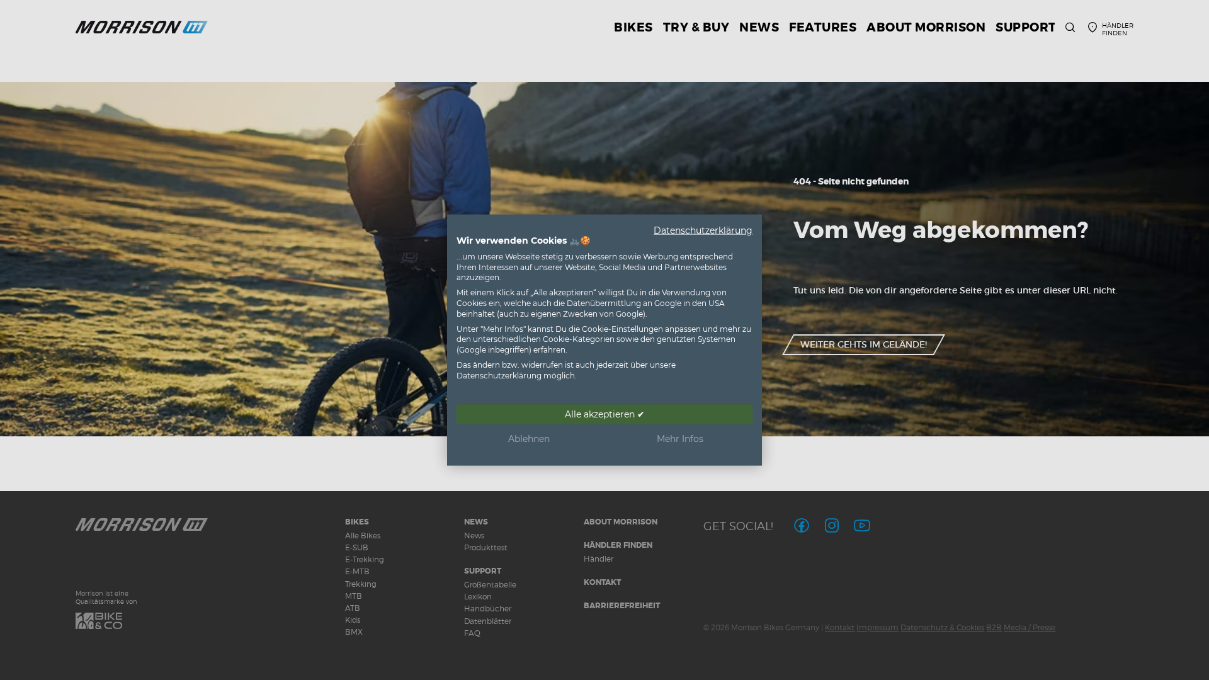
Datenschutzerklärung (703, 230)
